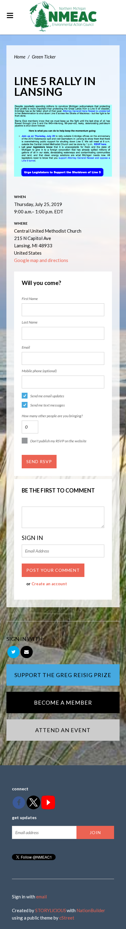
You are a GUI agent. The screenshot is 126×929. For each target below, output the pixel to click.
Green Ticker (44, 56)
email (41, 896)
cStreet (66, 917)
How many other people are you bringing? (52, 416)
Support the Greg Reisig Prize (62, 675)
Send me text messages (47, 405)
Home (19, 56)
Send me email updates (47, 396)
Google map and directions (41, 260)
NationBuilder (90, 910)
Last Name (30, 322)
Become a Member (63, 702)
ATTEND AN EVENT (63, 730)
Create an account (49, 583)
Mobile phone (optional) (39, 371)
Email (26, 347)
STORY (50, 910)
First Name (30, 298)
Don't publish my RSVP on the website (58, 441)
